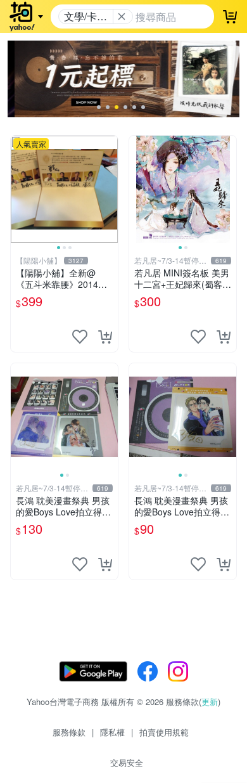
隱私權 (112, 732)
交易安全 (126, 762)
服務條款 (69, 732)
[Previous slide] (19, 189)
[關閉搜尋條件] (121, 16)
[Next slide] (109, 189)
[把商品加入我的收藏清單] (79, 336)
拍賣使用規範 (164, 732)
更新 (209, 702)
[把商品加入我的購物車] (105, 336)
